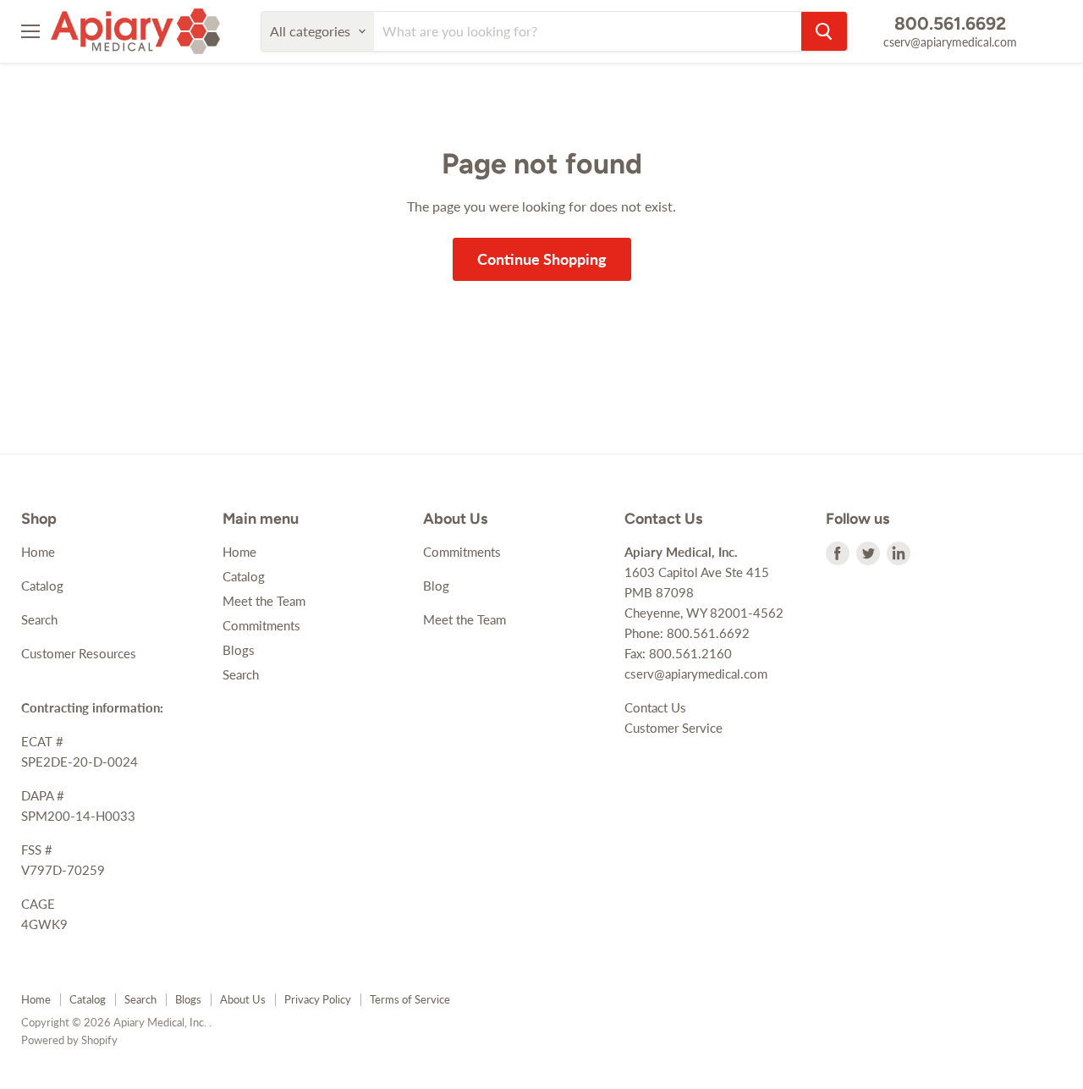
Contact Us (655, 707)
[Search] (824, 31)
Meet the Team (264, 600)
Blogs (239, 649)
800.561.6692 (950, 23)
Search (39, 619)
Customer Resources (78, 653)
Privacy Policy (317, 999)
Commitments (261, 625)
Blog (436, 585)
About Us (243, 999)
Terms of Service (410, 999)
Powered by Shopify (69, 1040)
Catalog (42, 585)
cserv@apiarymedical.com (950, 42)
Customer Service (673, 727)
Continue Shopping (542, 259)
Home (38, 551)
